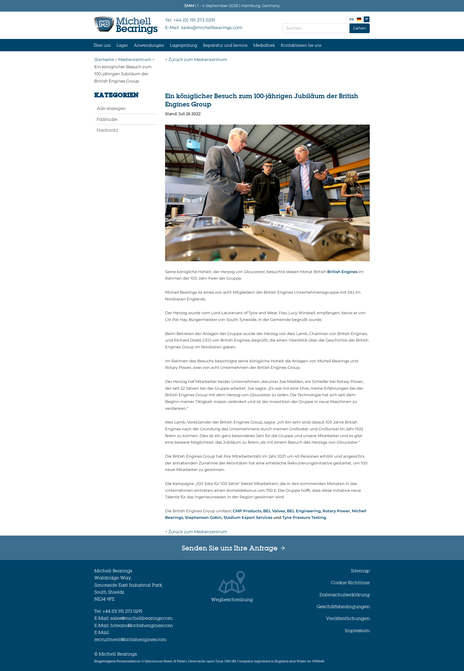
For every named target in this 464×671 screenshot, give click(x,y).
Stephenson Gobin (203, 517)
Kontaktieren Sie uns (301, 45)
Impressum (357, 630)
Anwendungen (149, 45)
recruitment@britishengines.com (130, 639)
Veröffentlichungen (348, 618)
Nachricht (107, 130)
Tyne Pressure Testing (304, 517)
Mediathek (264, 45)
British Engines (342, 271)
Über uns (102, 45)
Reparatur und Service (225, 45)
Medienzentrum (134, 59)
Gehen (359, 28)
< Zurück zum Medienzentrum (196, 59)
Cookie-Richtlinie (350, 582)
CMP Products (247, 511)
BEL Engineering (304, 511)
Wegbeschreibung (232, 599)
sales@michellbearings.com (211, 27)
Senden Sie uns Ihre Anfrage (230, 548)
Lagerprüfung (183, 45)
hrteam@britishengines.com (141, 625)
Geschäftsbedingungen (343, 606)
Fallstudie (107, 119)
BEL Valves (274, 511)
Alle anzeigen (111, 108)
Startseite (104, 59)
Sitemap (360, 571)
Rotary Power (336, 511)
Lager (122, 45)
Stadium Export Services (248, 517)
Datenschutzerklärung (344, 594)
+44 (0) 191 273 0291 (194, 20)
